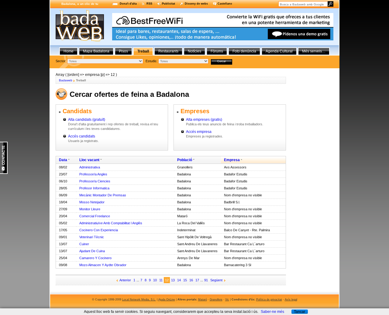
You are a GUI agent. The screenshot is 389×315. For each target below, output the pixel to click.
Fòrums (217, 51)
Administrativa (89, 167)
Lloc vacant (89, 160)
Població (184, 160)
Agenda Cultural (279, 51)
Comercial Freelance (94, 216)
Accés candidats (81, 136)
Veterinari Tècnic (91, 237)
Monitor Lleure (89, 209)
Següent (216, 280)
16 (191, 280)
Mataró (202, 299)
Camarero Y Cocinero (95, 258)
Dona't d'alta (128, 3)
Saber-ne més (272, 312)
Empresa (232, 160)
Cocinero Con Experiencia (98, 230)
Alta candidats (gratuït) (86, 119)
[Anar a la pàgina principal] (80, 40)
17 (197, 280)
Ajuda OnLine (166, 299)
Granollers (216, 299)
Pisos (123, 51)
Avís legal (291, 299)
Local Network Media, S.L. (139, 299)
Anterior (125, 280)
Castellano (225, 3)
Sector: (61, 61)
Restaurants (168, 51)
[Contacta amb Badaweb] (4, 173)
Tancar (299, 312)
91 (206, 280)
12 (167, 280)
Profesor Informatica (94, 188)
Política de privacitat (269, 299)
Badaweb (65, 80)
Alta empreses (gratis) (204, 119)
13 (173, 280)
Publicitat (168, 3)
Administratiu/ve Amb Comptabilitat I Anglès (110, 223)
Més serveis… (313, 51)
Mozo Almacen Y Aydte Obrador (102, 265)
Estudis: (151, 61)
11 (161, 280)
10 (155, 280)
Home (69, 51)
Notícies (194, 51)
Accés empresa (199, 132)
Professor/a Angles (93, 174)
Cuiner (84, 244)
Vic (227, 299)
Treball (143, 51)
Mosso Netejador (92, 202)
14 (179, 280)
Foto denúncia (244, 51)
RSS (149, 3)
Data (63, 160)
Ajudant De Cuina (92, 251)
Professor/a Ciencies (94, 181)
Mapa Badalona (96, 51)
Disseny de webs (196, 3)
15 (185, 280)
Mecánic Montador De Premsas (102, 195)
